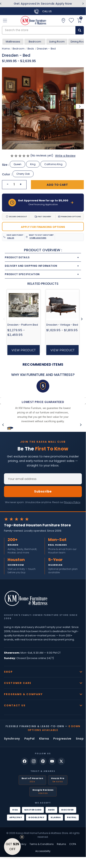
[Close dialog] (82, 410)
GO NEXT (64, 442)
